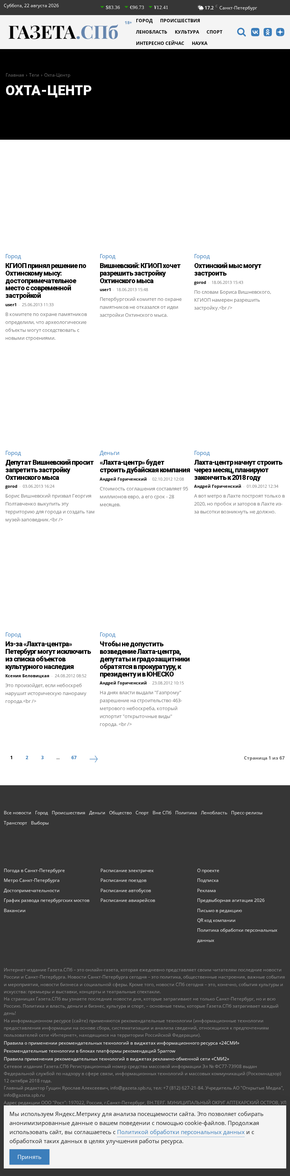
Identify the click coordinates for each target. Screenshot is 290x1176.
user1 (11, 304)
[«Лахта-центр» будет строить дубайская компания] (145, 396)
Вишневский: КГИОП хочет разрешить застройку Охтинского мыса (140, 273)
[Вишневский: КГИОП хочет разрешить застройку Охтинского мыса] (145, 200)
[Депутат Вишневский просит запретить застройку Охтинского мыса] (50, 396)
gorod (200, 282)
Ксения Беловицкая (27, 675)
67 (74, 757)
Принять (29, 1157)
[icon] (241, 33)
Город (13, 256)
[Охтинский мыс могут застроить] (239, 200)
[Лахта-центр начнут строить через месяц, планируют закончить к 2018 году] (239, 396)
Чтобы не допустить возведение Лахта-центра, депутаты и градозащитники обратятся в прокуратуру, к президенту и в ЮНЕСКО (145, 659)
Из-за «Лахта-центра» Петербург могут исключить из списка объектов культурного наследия (48, 655)
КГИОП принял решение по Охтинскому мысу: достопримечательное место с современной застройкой (45, 280)
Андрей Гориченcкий (123, 479)
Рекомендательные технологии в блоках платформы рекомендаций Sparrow (89, 1051)
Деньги (110, 452)
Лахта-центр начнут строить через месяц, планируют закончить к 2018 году (238, 469)
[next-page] (93, 760)
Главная (15, 75)
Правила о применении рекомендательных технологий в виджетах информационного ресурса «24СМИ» (121, 1043)
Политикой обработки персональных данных (181, 1132)
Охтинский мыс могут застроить (227, 269)
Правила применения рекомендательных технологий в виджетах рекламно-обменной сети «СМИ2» (116, 1059)
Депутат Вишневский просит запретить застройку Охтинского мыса (49, 469)
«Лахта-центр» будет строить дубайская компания (145, 466)
